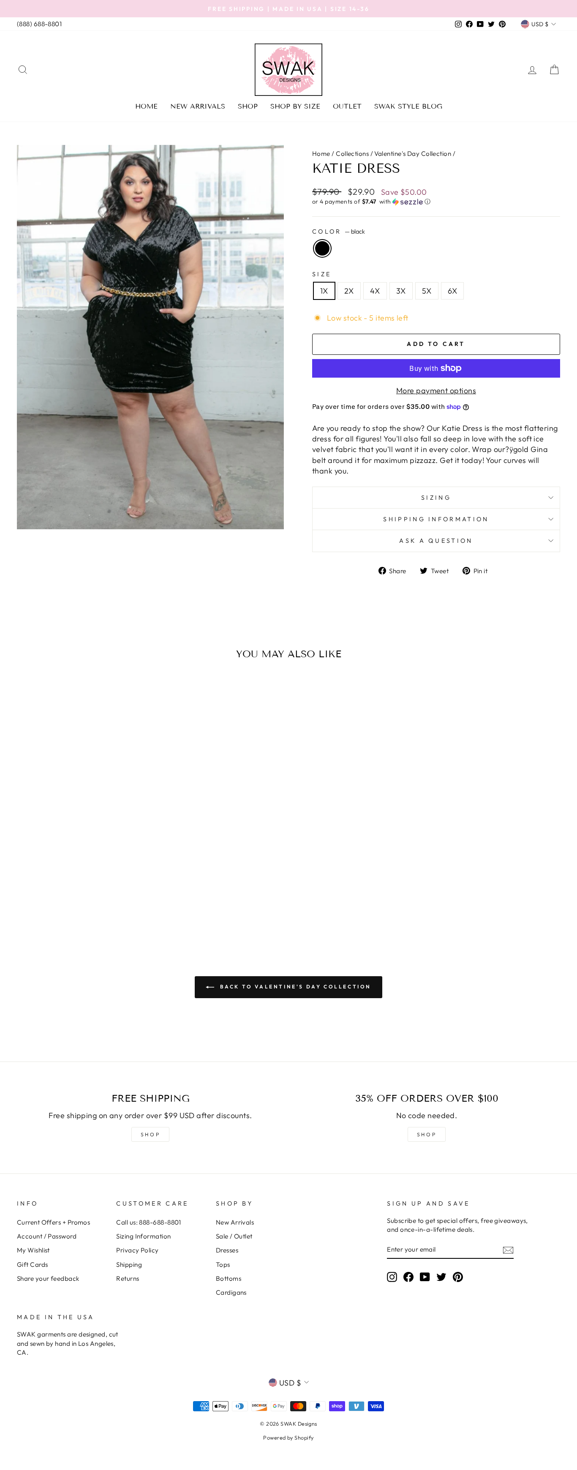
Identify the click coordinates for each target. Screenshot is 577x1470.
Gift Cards (32, 1264)
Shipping (129, 1264)
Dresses (227, 1250)
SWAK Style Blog (408, 106)
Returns (127, 1278)
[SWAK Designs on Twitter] (441, 1276)
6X (452, 291)
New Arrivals (197, 106)
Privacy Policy (137, 1250)
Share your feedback (48, 1278)
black (322, 248)
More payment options (436, 390)
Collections (352, 154)
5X (427, 291)
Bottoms (228, 1278)
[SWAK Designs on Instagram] (392, 1276)
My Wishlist (33, 1250)
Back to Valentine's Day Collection (294, 986)
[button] (436, 202)
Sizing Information (143, 1236)
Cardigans (231, 1292)
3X (401, 291)
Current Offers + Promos (53, 1222)
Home (146, 106)
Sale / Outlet (234, 1236)
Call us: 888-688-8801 (148, 1222)
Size (321, 274)
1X (324, 291)
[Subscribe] (508, 1249)
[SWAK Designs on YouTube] (425, 1276)
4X (375, 291)
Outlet (347, 106)
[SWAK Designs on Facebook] (408, 1276)
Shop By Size (295, 106)
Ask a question (436, 540)
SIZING (436, 497)
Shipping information (436, 519)
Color (338, 231)
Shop (248, 106)
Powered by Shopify (288, 1437)
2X (349, 291)
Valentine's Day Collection (412, 154)
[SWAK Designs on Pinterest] (458, 1276)
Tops (223, 1264)
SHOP (150, 1134)
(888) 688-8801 (39, 24)
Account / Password (46, 1236)
